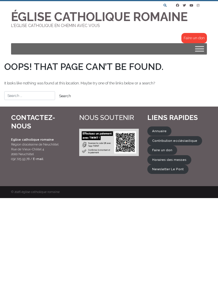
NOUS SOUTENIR (106, 117)
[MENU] (199, 48)
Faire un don (194, 38)
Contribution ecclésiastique (174, 141)
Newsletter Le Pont (168, 169)
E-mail (38, 159)
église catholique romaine (41, 192)
